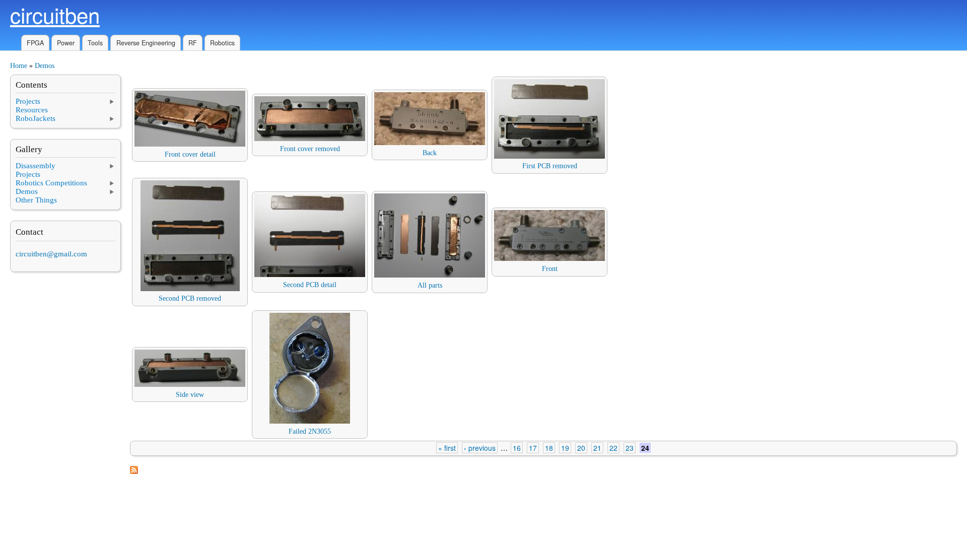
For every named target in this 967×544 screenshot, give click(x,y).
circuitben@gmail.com (51, 254)
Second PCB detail (309, 285)
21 (597, 448)
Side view (190, 394)
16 (517, 448)
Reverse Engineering (145, 42)
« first (447, 448)
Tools (95, 42)
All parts (430, 285)
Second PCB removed (190, 298)
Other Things (36, 200)
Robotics (222, 42)
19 (565, 448)
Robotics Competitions (51, 183)
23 (630, 448)
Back (430, 153)
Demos (44, 66)
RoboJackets (35, 118)
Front (550, 269)
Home (18, 66)
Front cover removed (310, 149)
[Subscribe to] (134, 471)
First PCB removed (549, 166)
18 (549, 448)
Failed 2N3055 (310, 431)
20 (581, 448)
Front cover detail (190, 154)
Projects (28, 101)
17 (533, 448)
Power (66, 42)
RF (192, 42)
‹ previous (480, 448)
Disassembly (35, 166)
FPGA (35, 42)
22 (613, 448)
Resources (32, 110)
